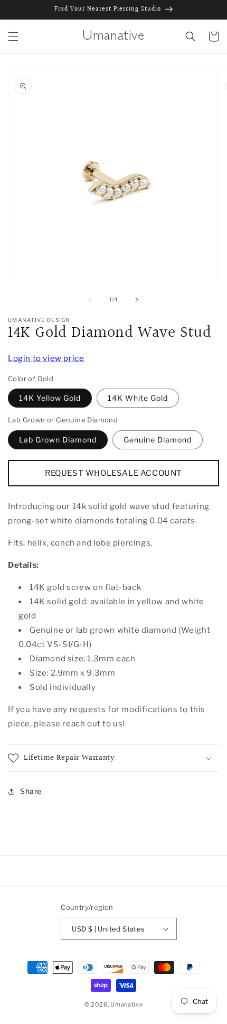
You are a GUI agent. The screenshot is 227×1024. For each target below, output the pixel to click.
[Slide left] (90, 299)
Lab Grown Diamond (58, 439)
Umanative (126, 1004)
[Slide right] (136, 299)
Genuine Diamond (158, 439)
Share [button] (31, 791)
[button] (13, 36)
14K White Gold (138, 397)
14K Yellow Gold (50, 397)
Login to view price (46, 358)
